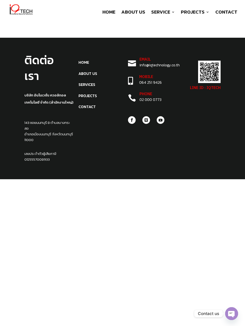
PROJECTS (193, 13)
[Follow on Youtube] (160, 120)
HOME (108, 13)
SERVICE (160, 13)
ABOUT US (133, 13)
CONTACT (226, 13)
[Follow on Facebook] (132, 120)
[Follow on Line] (146, 120)
